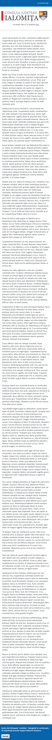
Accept (5, 736)
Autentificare (43, 3)
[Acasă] (25, 16)
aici (37, 24)
